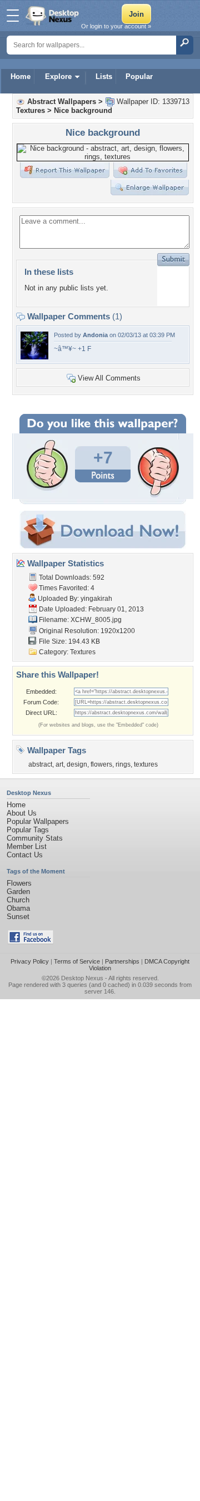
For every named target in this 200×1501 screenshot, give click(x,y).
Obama (18, 908)
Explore (58, 76)
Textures (30, 110)
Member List (27, 846)
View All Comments (109, 378)
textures (146, 764)
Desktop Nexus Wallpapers (53, 15)
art (59, 764)
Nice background (83, 110)
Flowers (19, 883)
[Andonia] (34, 357)
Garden (18, 891)
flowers (101, 764)
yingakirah (96, 599)
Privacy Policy (30, 961)
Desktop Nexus (82, 978)
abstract (40, 764)
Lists (104, 76)
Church (18, 900)
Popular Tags (28, 830)
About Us (22, 813)
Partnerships (122, 961)
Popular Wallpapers (38, 821)
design (77, 764)
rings (123, 764)
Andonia (95, 335)
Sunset (18, 916)
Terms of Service (77, 961)
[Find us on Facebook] (30, 941)
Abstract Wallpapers (61, 101)
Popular (139, 76)
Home (21, 76)
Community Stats (35, 838)
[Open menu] (12, 15)
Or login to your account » (116, 26)
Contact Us (25, 855)
